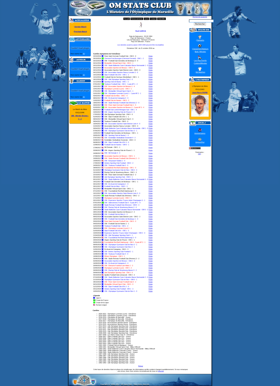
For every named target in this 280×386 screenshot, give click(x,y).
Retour (140, 366)
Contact (153, 19)
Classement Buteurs (200, 49)
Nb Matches (200, 72)
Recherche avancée (200, 17)
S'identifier (161, 19)
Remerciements (136, 19)
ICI (84, 53)
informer (161, 371)
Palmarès (200, 40)
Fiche (151, 56)
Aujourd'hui (199, 142)
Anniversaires (199, 133)
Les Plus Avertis (200, 61)
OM (199, 154)
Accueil (126, 19)
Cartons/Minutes (200, 63)
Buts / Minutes (200, 52)
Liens (146, 19)
